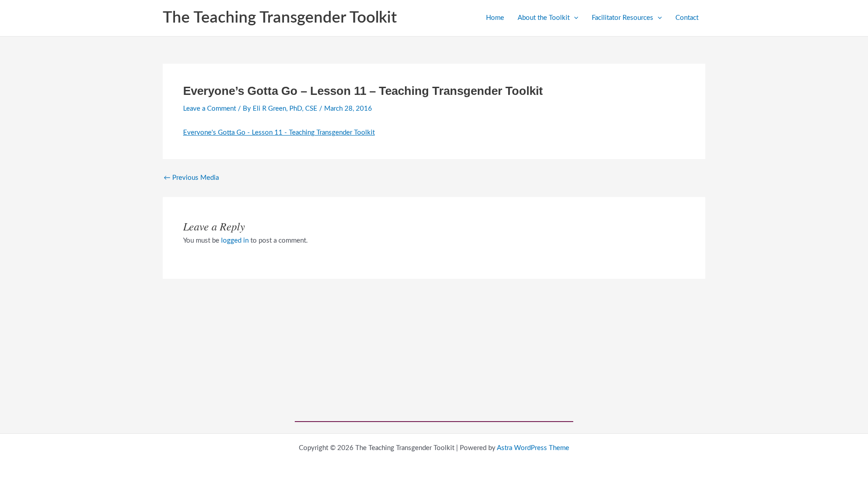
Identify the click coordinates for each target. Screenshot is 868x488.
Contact (686, 17)
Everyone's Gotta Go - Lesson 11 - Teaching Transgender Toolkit (279, 132)
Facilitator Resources (622, 17)
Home (495, 17)
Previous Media (191, 177)
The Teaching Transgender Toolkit (280, 18)
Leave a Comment (209, 108)
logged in (235, 240)
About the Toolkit (544, 17)
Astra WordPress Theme (533, 448)
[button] (574, 18)
